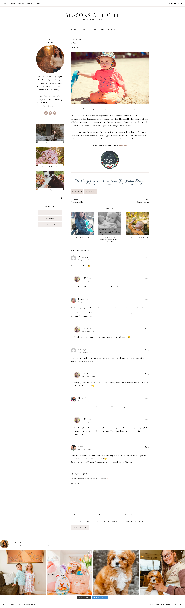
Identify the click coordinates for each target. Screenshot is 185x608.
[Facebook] (175, 3)
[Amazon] (178, 3)
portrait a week (90, 191)
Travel (102, 29)
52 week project (77, 191)
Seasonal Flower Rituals (50, 166)
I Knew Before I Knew (82, 237)
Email (100, 515)
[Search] (61, 198)
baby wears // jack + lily (137, 237)
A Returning (50, 143)
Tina (81, 257)
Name (73, 515)
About (12, 3)
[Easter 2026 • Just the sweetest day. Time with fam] (23, 572)
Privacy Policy (9, 604)
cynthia (83, 446)
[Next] (145, 227)
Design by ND (177, 604)
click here (123, 145)
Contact (21, 3)
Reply (147, 257)
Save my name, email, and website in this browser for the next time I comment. (108, 521)
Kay (80, 349)
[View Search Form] (181, 3)
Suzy (81, 299)
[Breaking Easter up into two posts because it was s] (69, 572)
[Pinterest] (172, 3)
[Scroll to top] (181, 602)
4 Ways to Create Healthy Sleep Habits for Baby (109, 239)
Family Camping (143, 200)
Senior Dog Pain (50, 190)
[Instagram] (168, 3)
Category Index (33, 3)
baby (86, 40)
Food (95, 29)
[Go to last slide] (74, 227)
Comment (76, 483)
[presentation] (82, 223)
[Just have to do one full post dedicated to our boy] (116, 572)
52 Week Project (77, 40)
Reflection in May (77, 200)
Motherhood (75, 29)
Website (128, 515)
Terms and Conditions (26, 604)
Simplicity (87, 29)
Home (5, 3)
